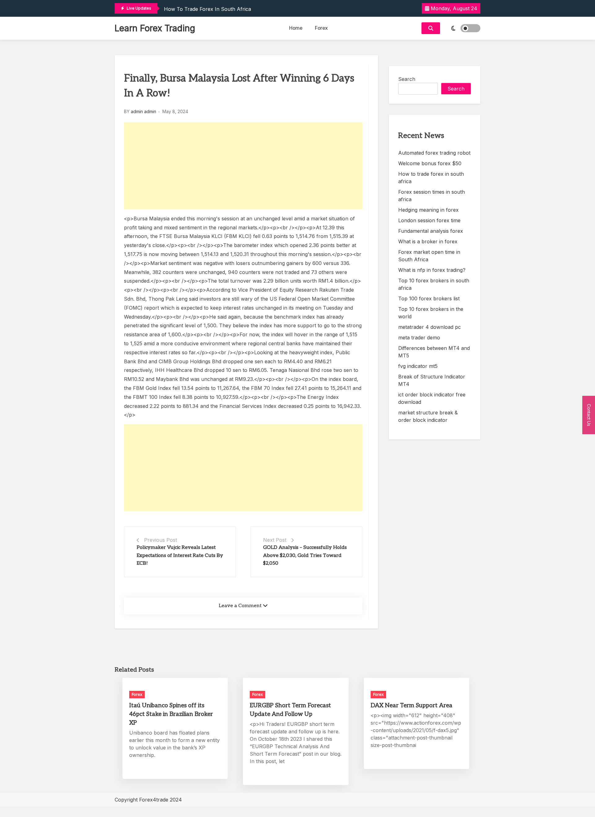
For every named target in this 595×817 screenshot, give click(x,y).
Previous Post (160, 540)
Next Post (274, 540)
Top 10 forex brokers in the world (430, 313)
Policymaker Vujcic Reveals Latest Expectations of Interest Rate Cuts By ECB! (180, 555)
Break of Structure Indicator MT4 (431, 380)
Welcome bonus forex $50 (429, 163)
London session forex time (429, 220)
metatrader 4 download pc (429, 327)
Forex (321, 28)
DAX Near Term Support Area (411, 705)
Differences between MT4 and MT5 (434, 352)
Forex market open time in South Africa (429, 256)
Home (295, 28)
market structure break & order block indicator (428, 416)
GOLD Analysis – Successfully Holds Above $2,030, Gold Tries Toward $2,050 (305, 555)
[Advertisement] (243, 165)
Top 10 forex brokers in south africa (433, 284)
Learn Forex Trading (155, 28)
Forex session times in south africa (431, 195)
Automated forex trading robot (434, 153)
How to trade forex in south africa (207, 9)
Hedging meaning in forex (428, 210)
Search (406, 79)
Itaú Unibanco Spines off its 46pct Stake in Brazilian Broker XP (171, 714)
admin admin (143, 111)
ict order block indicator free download (431, 398)
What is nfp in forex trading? (431, 270)
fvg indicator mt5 (418, 366)
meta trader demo (419, 337)
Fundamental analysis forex (430, 231)
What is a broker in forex (427, 241)
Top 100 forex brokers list (429, 298)
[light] (461, 28)
